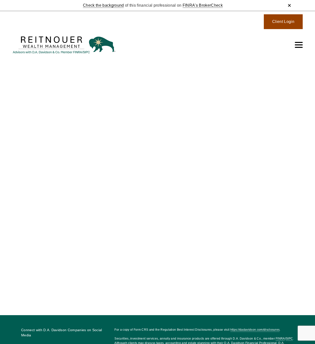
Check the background (103, 5)
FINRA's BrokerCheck (203, 5)
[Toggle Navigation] (299, 45)
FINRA (280, 338)
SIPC (289, 338)
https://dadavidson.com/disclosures (255, 329)
